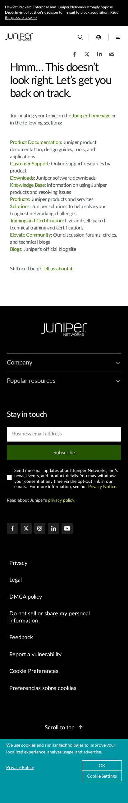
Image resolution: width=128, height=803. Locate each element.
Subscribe (64, 452)
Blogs (15, 249)
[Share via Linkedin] (99, 57)
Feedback (21, 637)
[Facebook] (12, 529)
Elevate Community (30, 235)
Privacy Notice (102, 487)
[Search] (80, 37)
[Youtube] (67, 529)
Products (19, 199)
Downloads (22, 178)
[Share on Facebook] (74, 57)
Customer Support (29, 163)
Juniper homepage (91, 115)
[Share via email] (111, 57)
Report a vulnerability (35, 654)
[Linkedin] (53, 529)
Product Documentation (35, 142)
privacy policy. (61, 500)
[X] (26, 529)
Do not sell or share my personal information (49, 617)
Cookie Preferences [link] (33, 671)
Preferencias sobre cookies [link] (42, 688)
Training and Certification (36, 220)
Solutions (20, 206)
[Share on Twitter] (87, 57)
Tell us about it (58, 268)
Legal (15, 580)
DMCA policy (25, 597)
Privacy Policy (20, 767)
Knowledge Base (27, 185)
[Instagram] (39, 529)
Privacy (18, 563)
